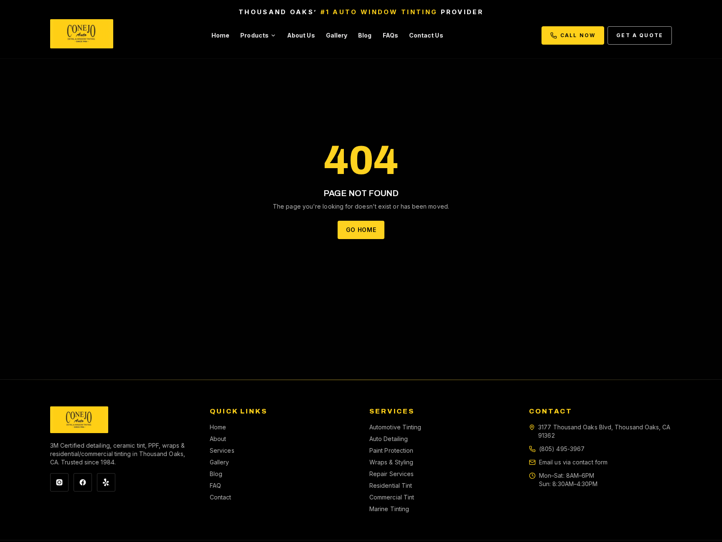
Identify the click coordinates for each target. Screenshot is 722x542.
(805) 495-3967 (562, 448)
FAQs (390, 35)
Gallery (337, 35)
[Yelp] (106, 482)
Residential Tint (390, 485)
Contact (220, 497)
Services (222, 450)
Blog (364, 35)
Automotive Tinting (395, 427)
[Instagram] (59, 482)
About (218, 438)
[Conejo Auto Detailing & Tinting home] (81, 35)
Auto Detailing (388, 438)
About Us (301, 35)
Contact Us (426, 35)
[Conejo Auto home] (79, 419)
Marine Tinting (389, 508)
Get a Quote (639, 35)
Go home (361, 229)
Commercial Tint (391, 497)
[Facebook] (83, 482)
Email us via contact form (573, 462)
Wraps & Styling (391, 462)
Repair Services (391, 473)
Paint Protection (391, 450)
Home (220, 35)
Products (254, 35)
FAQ (215, 485)
